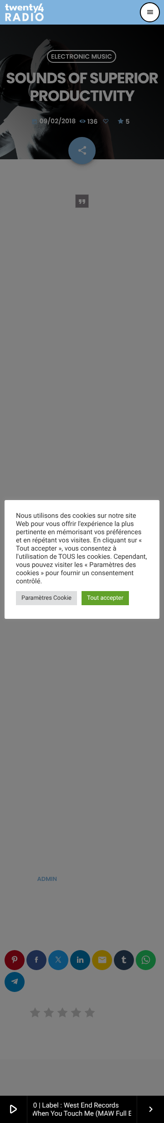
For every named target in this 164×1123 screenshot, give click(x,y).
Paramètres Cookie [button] (46, 598)
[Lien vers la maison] (24, 12)
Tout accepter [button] (105, 598)
